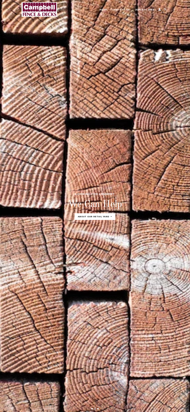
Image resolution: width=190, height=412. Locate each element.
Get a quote (94, 216)
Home (103, 9)
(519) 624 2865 (144, 9)
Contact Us (121, 9)
